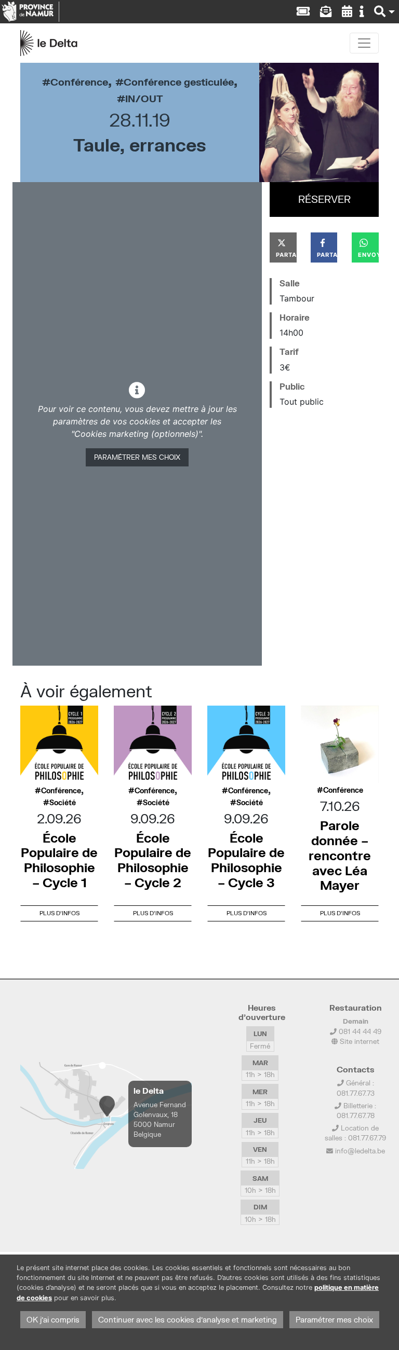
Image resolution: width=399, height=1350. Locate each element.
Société (62, 802)
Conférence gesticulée (179, 82)
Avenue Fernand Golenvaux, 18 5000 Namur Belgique (160, 1119)
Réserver (324, 199)
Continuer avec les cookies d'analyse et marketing (187, 1319)
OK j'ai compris (52, 1319)
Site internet (358, 1041)
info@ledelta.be (360, 1151)
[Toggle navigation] (364, 43)
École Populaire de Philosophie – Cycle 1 (59, 860)
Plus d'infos (59, 913)
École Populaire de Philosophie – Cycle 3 (246, 860)
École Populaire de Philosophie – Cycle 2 (152, 860)
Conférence (79, 82)
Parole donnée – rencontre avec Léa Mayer (340, 855)
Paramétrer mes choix (137, 457)
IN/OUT (144, 98)
